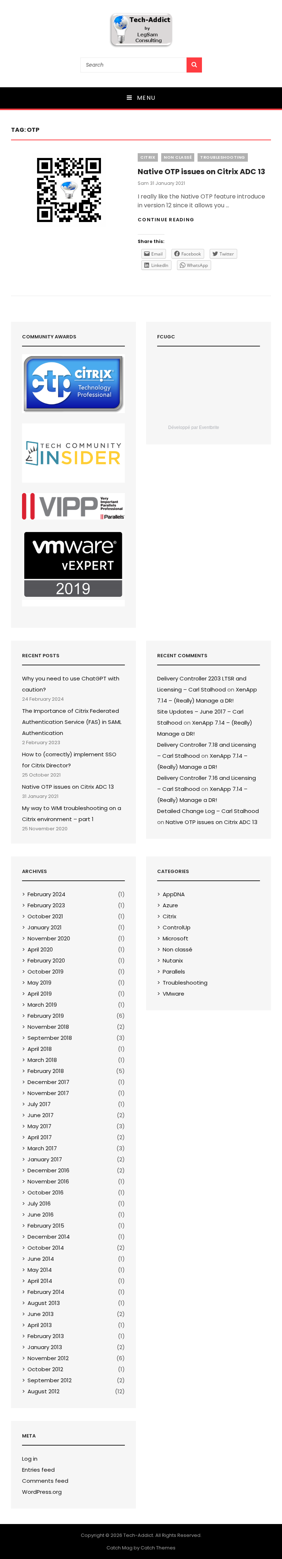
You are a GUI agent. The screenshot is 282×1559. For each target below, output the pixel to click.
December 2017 (48, 1082)
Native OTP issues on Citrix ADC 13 (201, 171)
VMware (173, 993)
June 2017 (41, 1115)
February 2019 (46, 1016)
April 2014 (40, 1281)
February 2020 (46, 960)
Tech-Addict (138, 1535)
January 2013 (45, 1347)
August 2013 (44, 1303)
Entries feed (38, 1470)
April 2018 (40, 1049)
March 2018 (42, 1060)
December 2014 (49, 1236)
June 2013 (41, 1314)
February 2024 (46, 894)
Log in (29, 1459)
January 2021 (45, 927)
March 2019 (42, 1005)
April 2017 (40, 1137)
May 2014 (40, 1270)
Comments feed (45, 1481)
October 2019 (46, 971)
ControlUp (177, 927)
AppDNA (174, 894)
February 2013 (46, 1336)
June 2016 (41, 1214)
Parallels (174, 971)
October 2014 (46, 1248)
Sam (143, 183)
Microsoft (175, 938)
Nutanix (173, 960)
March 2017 (42, 1148)
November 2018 (48, 1027)
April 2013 (40, 1325)
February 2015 (46, 1225)
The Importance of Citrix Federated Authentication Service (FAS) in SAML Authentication (72, 722)
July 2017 (39, 1104)
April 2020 (40, 949)
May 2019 (39, 982)
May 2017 (39, 1126)
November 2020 (49, 938)
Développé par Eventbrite (193, 427)
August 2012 (43, 1391)
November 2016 (48, 1181)
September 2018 (50, 1038)
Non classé (178, 157)
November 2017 (48, 1093)
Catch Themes (158, 1547)
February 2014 (46, 1292)
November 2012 (48, 1358)
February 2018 (46, 1071)
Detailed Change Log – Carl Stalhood (208, 811)
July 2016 (39, 1203)
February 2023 (46, 905)
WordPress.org (42, 1492)
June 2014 (41, 1259)
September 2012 (50, 1380)
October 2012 (45, 1369)
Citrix (147, 157)
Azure (170, 905)
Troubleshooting (222, 157)
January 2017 (45, 1159)
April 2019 (40, 993)
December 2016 (48, 1170)
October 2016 (46, 1192)
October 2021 (45, 916)
